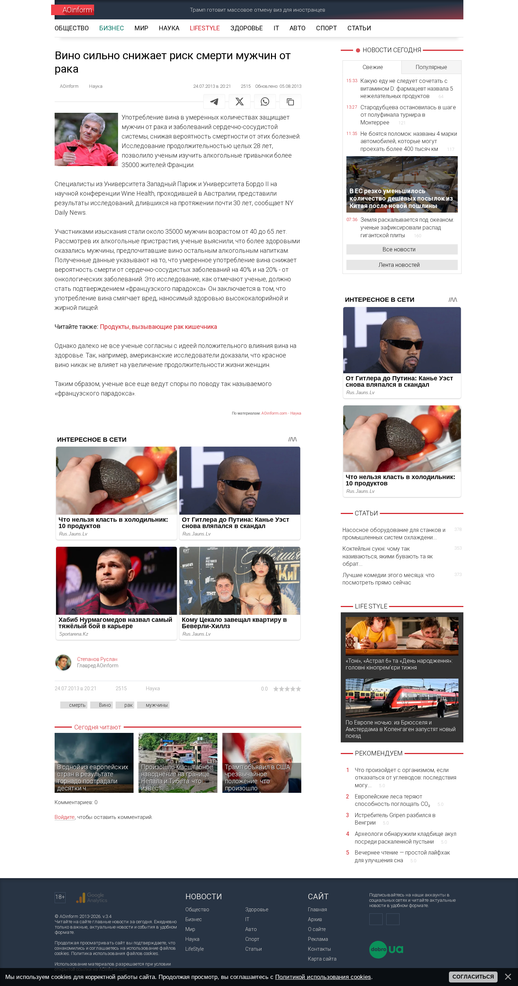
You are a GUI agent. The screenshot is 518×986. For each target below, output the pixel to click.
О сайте (317, 929)
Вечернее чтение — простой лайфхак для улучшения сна (402, 856)
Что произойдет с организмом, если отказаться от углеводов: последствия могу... (405, 778)
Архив (315, 919)
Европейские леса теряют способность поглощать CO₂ (399, 800)
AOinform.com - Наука (281, 413)
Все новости (399, 249)
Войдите (65, 817)
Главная (317, 909)
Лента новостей (399, 265)
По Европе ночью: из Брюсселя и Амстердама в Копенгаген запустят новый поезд (401, 729)
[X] (240, 101)
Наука (153, 688)
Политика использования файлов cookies (114, 953)
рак (128, 705)
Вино (105, 705)
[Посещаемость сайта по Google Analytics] (91, 898)
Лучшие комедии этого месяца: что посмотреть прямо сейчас (402, 579)
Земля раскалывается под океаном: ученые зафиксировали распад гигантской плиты (407, 227)
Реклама (318, 939)
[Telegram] (214, 101)
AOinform (77, 10)
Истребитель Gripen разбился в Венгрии (395, 819)
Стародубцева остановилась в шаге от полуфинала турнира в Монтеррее (408, 115)
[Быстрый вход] (423, 10)
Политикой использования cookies (323, 977)
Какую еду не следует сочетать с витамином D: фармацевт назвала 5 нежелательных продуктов (406, 88)
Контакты (319, 949)
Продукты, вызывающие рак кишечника (158, 326)
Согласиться (473, 977)
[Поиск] (448, 10)
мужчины (157, 705)
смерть (77, 705)
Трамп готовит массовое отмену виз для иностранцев (257, 10)
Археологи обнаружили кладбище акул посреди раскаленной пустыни (405, 838)
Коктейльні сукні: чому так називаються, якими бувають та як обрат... (402, 556)
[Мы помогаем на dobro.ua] (386, 957)
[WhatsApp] (265, 101)
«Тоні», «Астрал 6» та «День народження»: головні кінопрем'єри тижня (399, 664)
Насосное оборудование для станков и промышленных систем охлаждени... (402, 534)
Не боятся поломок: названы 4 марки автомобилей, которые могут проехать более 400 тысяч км (408, 141)
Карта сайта (322, 959)
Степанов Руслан (97, 659)
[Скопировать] (290, 101)
